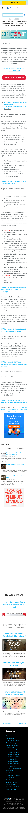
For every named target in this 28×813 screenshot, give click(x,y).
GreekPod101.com (8, 804)
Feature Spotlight (14, 775)
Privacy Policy (15, 804)
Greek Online (12, 759)
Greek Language (17, 409)
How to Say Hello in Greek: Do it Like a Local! (14, 634)
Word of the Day (11, 789)
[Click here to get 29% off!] (14, 77)
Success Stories (11, 782)
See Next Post (22, 723)
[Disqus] (14, 527)
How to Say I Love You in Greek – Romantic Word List (15, 453)
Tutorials (11, 777)
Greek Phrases (13, 761)
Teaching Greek (11, 784)
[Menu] (2, 7)
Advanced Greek (14, 750)
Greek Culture (10, 738)
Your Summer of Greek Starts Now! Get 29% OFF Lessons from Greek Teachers (14, 23)
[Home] (14, 9)
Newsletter (9, 770)
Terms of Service (20, 808)
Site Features (10, 773)
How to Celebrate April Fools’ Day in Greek (14, 693)
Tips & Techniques (14, 768)
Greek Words (12, 766)
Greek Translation (12, 745)
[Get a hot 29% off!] (14, 34)
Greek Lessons (13, 757)
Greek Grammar (13, 754)
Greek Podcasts (13, 764)
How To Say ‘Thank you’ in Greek (15, 464)
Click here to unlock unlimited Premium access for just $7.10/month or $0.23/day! (14, 289)
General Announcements (14, 736)
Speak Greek (16, 411)
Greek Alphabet (13, 752)
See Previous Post (6, 723)
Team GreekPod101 (12, 787)
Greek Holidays (13, 740)
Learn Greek (10, 747)
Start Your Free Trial (14, 426)
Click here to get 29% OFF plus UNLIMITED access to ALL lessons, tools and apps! (14, 364)
